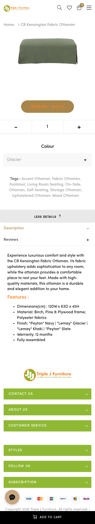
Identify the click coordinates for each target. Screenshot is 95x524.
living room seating (45, 185)
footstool (17, 185)
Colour (47, 146)
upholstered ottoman (31, 196)
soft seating (37, 190)
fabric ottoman (66, 179)
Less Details (45, 217)
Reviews (11, 240)
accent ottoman (35, 179)
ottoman (17, 190)
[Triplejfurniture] (47, 375)
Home (9, 25)
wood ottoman (65, 196)
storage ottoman (65, 190)
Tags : (15, 179)
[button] (79, 8)
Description (14, 228)
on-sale (72, 185)
